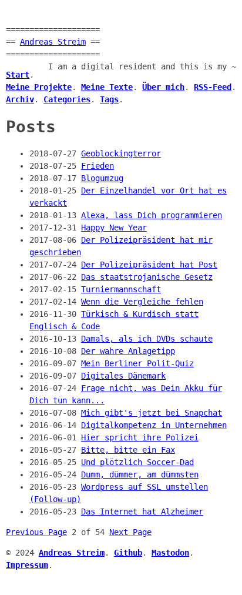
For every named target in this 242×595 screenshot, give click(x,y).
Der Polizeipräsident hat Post (149, 264)
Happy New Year (114, 227)
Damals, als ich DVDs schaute (147, 338)
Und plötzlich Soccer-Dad (137, 462)
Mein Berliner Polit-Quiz (137, 363)
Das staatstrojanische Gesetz (147, 277)
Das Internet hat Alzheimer (142, 511)
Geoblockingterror (121, 153)
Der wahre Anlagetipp (128, 351)
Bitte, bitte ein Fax (128, 449)
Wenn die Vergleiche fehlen (142, 301)
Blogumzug (102, 178)
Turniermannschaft (121, 289)
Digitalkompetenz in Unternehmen (154, 425)
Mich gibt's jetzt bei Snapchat (151, 412)
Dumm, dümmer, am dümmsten (140, 474)
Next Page (130, 532)
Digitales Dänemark (123, 375)
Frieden (97, 166)
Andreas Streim (53, 41)
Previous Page (36, 532)
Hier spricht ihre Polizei (140, 437)
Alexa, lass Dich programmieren (151, 215)
